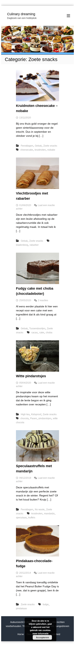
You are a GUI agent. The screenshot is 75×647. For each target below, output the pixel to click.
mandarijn (49, 513)
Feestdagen (27, 145)
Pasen (33, 418)
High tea (25, 414)
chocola (24, 418)
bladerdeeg (22, 245)
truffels (31, 517)
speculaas (21, 517)
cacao (34, 332)
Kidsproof (36, 414)
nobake (51, 149)
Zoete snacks (50, 145)
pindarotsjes (44, 418)
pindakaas (21, 608)
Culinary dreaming (21, 14)
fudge (46, 604)
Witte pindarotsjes (31, 376)
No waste (40, 509)
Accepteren (42, 637)
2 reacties (43, 300)
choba (49, 332)
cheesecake (26, 149)
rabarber (34, 245)
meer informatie (40, 633)
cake (41, 332)
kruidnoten (40, 149)
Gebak (38, 145)
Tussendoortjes (37, 328)
